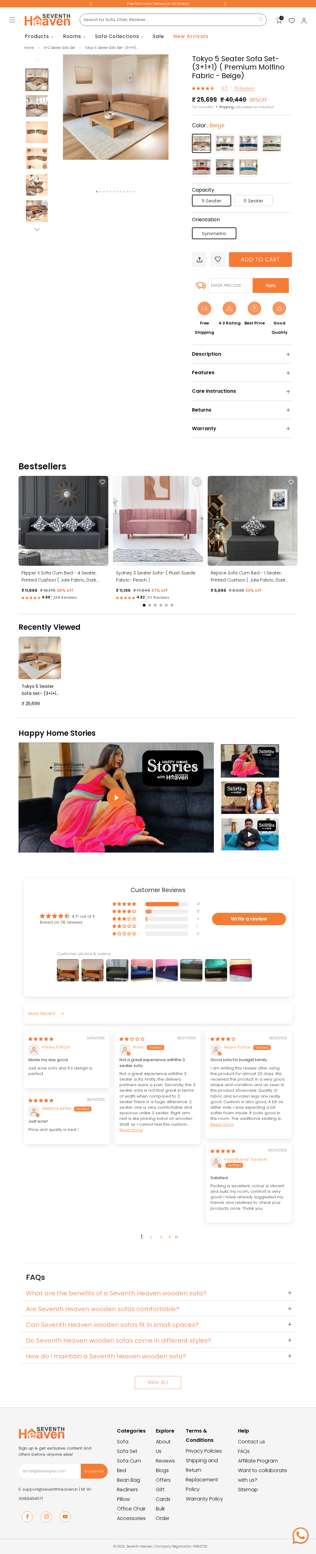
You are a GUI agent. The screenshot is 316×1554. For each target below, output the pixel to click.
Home (29, 47)
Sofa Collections (117, 36)
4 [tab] (107, 192)
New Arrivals (191, 36)
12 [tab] (134, 192)
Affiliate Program (258, 1460)
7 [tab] (117, 192)
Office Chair (131, 1508)
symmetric (214, 233)
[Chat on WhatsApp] (300, 1535)
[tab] (144, 605)
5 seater (211, 200)
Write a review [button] (249, 918)
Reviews (165, 1460)
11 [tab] (131, 192)
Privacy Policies (204, 1450)
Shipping (226, 106)
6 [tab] (114, 192)
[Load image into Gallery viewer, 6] (37, 211)
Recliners (127, 1489)
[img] (40, 1039)
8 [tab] (121, 192)
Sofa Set (127, 1451)
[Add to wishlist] (217, 259)
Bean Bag (128, 1480)
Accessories (131, 1518)
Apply (271, 285)
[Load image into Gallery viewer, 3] (37, 132)
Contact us (251, 1441)
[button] (203, 88)
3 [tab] (104, 192)
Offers (163, 1480)
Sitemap (248, 1489)
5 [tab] (110, 192)
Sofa (122, 1441)
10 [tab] (127, 192)
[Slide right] (37, 229)
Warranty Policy (204, 1498)
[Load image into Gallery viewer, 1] (37, 80)
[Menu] (12, 20)
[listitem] (158, 3)
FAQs (244, 1451)
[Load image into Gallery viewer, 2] (37, 106)
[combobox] (173, 20)
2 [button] (151, 1237)
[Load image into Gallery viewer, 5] (37, 185)
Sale (158, 36)
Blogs (162, 1470)
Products (37, 36)
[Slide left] (37, 61)
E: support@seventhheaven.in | (50, 1489)
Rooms (72, 36)
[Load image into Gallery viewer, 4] (37, 158)
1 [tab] (97, 192)
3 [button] (161, 1237)
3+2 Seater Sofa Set (60, 47)
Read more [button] (131, 1130)
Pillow (123, 1499)
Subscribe (94, 1471)
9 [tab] (124, 192)
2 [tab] (100, 192)
